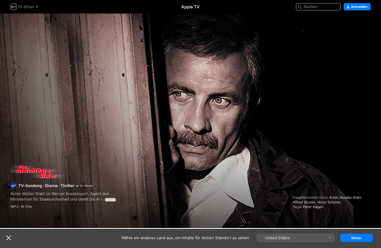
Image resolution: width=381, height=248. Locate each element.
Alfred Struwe (304, 202)
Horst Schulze (329, 202)
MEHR (110, 200)
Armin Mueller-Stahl (345, 197)
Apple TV (190, 6)
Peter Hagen (313, 207)
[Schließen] (8, 238)
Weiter (356, 238)
